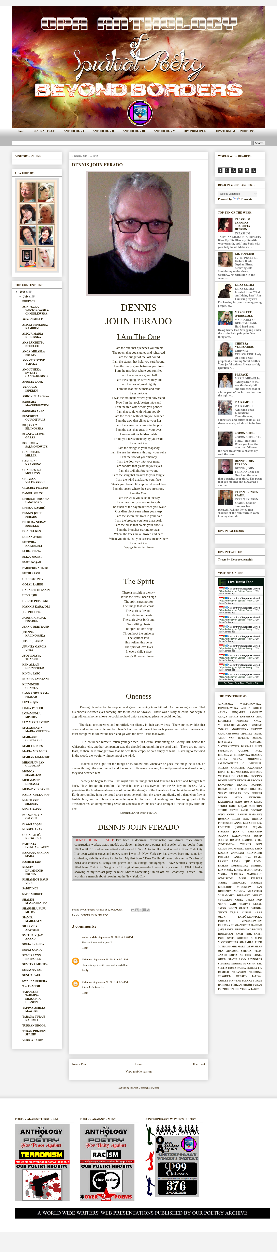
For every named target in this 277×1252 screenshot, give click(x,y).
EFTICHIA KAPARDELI (32, 544)
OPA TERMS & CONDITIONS (235, 131)
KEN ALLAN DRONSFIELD (33, 666)
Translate (246, 199)
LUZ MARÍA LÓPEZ (35, 722)
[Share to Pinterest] (148, 910)
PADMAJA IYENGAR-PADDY (35, 845)
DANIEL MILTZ (32, 493)
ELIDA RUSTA (31, 551)
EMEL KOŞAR (31, 562)
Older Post (198, 1064)
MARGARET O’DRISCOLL (32, 738)
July (26, 296)
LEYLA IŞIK (30, 702)
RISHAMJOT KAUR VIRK (35, 881)
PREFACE (28, 301)
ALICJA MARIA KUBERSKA (32, 335)
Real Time (239, 683)
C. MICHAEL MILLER (31, 453)
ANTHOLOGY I (74, 131)
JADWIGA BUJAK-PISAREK (34, 619)
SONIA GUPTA (32, 949)
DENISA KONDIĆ (33, 508)
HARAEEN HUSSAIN (36, 590)
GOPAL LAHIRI (32, 584)
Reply (85, 947)
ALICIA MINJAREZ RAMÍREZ (35, 326)
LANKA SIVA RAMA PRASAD (35, 695)
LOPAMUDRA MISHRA (31, 715)
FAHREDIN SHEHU (35, 568)
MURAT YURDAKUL (35, 789)
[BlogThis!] (137, 910)
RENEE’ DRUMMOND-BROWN (33, 870)
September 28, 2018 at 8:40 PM (116, 937)
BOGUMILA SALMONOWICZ (34, 445)
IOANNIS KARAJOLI (36, 606)
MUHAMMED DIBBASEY (31, 782)
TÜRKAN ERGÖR (34, 1025)
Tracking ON (252, 683)
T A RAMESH (31, 986)
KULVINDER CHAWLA (30, 686)
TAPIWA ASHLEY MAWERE (34, 1009)
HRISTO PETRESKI (35, 601)
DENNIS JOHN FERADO (94, 915)
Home (20, 131)
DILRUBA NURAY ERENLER (34, 524)
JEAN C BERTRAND (35, 626)
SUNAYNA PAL (32, 969)
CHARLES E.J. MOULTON (32, 471)
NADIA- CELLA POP (35, 794)
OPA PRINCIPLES (195, 131)
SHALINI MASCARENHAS (34, 901)
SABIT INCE (30, 888)
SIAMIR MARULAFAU (32, 919)
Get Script (228, 683)
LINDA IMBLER (32, 708)
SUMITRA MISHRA (35, 964)
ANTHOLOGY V (164, 131)
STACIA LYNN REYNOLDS (31, 957)
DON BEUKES (31, 531)
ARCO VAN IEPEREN (30, 389)
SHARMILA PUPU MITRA (34, 910)
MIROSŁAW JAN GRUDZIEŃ (33, 764)
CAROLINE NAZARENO (31, 462)
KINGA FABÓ (31, 673)
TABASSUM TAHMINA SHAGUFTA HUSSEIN (31, 997)
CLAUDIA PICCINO (35, 487)
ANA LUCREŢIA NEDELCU (33, 344)
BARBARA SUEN (33, 410)
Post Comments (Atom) (146, 1087)
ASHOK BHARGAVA (35, 396)
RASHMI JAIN (31, 861)
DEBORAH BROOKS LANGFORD (35, 500)
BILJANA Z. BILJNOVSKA (32, 427)
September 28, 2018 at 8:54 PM (110, 982)
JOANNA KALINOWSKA (33, 634)
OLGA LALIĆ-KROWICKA (32, 836)
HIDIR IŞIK (29, 595)
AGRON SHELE (32, 319)
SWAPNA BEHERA (34, 981)
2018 (23, 291)
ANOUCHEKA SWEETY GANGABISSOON (35, 372)
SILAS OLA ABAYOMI (30, 928)
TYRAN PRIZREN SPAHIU (34, 1032)
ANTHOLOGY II (103, 131)
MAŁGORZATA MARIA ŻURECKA (36, 729)
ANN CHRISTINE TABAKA (33, 362)
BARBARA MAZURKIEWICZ (35, 403)
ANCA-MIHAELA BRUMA (33, 353)
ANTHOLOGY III (134, 131)
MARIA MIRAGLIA (34, 751)
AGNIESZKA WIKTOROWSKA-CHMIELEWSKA (35, 310)
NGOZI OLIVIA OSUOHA (32, 816)
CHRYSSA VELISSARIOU (33, 480)
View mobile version (139, 1071)
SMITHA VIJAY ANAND (32, 937)
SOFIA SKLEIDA (33, 944)
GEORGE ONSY (32, 579)
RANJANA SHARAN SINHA (35, 854)
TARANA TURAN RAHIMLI (33, 1018)
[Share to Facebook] (144, 910)
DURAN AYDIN (32, 537)
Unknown (87, 959)
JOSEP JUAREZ (32, 641)
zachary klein (89, 937)
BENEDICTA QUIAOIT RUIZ (33, 418)
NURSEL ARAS (32, 829)
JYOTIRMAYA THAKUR (31, 657)
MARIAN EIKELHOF (36, 757)
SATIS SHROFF (32, 894)
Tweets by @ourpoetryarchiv (235, 559)
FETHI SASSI (31, 573)
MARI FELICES (32, 746)
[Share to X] (140, 910)
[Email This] (133, 910)
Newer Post (79, 1064)
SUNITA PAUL (31, 975)
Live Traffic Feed (240, 582)
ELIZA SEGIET (32, 556)
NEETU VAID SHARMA (30, 802)
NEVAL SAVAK (32, 809)
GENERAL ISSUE (43, 131)
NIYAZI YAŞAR (32, 823)
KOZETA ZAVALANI (35, 679)
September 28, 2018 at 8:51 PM (110, 959)
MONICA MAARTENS (31, 773)
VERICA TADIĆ (32, 1040)
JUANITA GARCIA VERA (34, 648)
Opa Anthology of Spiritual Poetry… (237, 591)
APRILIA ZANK (32, 381)
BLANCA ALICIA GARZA (33, 436)
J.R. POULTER (32, 612)
